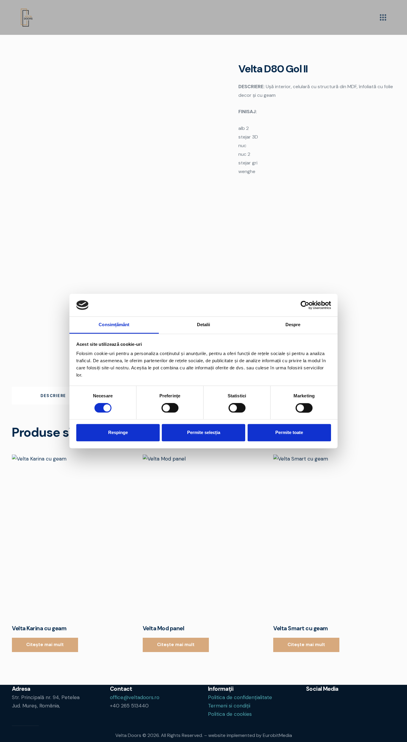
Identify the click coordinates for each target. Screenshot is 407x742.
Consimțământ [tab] (114, 324)
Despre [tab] (293, 324)
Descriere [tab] (53, 395)
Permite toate (289, 432)
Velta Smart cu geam (300, 628)
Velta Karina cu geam (39, 628)
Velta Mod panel (163, 628)
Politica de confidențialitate (240, 697)
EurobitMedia (277, 735)
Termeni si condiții (229, 705)
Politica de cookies (230, 714)
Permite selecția (203, 432)
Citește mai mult (45, 645)
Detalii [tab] (203, 324)
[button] (65, 536)
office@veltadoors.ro (134, 697)
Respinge (118, 432)
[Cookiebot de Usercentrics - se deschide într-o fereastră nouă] (305, 305)
